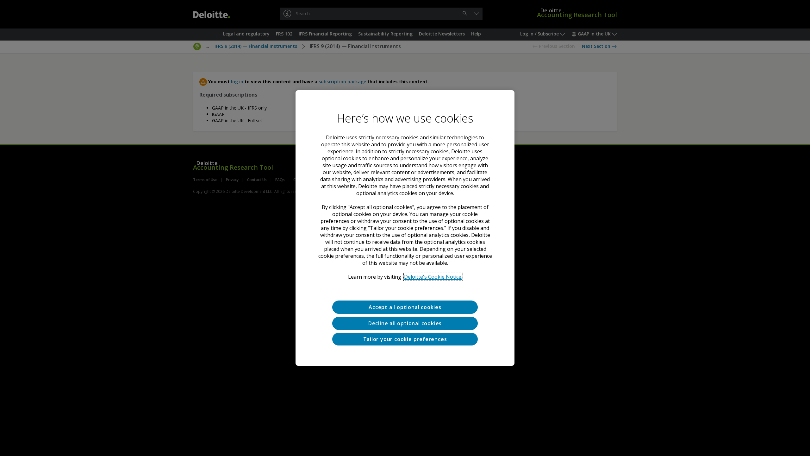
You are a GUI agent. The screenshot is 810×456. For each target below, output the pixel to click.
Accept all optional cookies (405, 307)
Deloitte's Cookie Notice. (433, 276)
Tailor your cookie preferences (405, 339)
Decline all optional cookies (405, 323)
